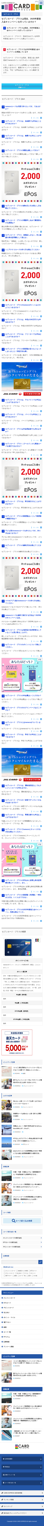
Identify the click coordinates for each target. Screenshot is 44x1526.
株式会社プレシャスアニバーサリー (15, 1513)
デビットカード (10, 1273)
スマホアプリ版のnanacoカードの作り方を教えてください (23, 602)
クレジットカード (28, 1086)
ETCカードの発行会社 (10, 1242)
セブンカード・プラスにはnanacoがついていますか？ (23, 723)
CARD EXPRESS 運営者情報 (13, 1493)
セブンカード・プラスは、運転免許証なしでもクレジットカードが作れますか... (23, 787)
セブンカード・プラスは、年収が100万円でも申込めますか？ (23, 321)
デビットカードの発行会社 (11, 1247)
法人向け (19, 1273)
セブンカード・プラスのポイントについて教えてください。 (23, 646)
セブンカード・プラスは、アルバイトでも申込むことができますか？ (23, 401)
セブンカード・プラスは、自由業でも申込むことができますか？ (23, 122)
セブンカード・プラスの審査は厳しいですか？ (22, 150)
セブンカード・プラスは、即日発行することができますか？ (23, 503)
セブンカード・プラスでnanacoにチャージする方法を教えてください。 (23, 830)
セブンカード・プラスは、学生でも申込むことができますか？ (23, 736)
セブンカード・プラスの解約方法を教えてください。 (23, 546)
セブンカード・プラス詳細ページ (22, 86)
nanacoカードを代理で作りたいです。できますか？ (23, 108)
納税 (24, 1073)
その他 (35, 1275)
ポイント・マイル (9, 1317)
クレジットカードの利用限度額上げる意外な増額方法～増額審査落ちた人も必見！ (27, 1198)
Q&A (29, 1275)
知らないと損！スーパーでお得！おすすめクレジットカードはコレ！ (27, 1102)
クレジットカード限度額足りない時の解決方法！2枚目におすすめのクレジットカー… (27, 1186)
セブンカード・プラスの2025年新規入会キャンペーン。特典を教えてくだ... (23, 911)
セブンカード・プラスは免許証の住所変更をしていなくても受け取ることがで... (23, 631)
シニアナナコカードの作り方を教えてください (22, 249)
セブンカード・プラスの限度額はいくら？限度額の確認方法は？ (23, 517)
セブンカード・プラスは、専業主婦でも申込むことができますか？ (23, 816)
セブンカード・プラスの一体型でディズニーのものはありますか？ (23, 801)
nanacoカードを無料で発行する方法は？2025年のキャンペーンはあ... (23, 616)
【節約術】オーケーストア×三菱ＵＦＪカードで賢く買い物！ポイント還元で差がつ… (27, 1432)
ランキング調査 (9, 1499)
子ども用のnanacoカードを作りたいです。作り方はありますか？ (23, 532)
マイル (26, 1273)
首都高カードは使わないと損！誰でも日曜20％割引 (27, 1115)
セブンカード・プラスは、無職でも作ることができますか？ (23, 137)
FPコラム (7, 1337)
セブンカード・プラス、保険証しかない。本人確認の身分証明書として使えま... (23, 236)
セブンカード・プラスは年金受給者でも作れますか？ (23, 430)
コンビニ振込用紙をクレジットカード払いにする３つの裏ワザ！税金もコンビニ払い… (27, 1069)
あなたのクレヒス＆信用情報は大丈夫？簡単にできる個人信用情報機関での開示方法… (27, 1152)
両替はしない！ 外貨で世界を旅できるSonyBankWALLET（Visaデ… (27, 1127)
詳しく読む (36, 117)
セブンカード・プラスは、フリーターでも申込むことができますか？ (23, 335)
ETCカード (26, 1144)
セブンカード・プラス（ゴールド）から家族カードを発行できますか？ (23, 445)
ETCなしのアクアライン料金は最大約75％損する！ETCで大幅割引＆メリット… (27, 1140)
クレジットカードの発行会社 (12, 1238)
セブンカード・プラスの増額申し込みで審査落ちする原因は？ (23, 221)
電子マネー (9, 1275)
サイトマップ (8, 1506)
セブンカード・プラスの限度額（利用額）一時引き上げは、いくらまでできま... (23, 896)
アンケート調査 (9, 1346)
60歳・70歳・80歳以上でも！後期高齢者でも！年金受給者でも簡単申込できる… (27, 1173)
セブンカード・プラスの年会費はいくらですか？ (23, 695)
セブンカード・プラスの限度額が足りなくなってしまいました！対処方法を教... (23, 350)
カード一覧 (22, 1275)
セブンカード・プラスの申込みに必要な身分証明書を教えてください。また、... (23, 881)
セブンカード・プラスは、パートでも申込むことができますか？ (23, 415)
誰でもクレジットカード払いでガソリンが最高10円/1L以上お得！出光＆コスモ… (27, 1081)
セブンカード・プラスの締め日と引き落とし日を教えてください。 (23, 207)
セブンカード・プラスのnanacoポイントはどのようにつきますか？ (23, 306)
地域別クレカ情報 (23, 1270)
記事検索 (6, 1342)
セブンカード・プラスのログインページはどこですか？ (23, 709)
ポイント (33, 1273)
